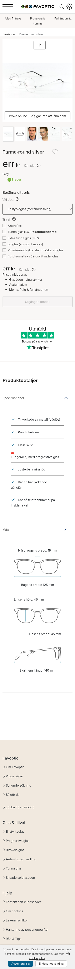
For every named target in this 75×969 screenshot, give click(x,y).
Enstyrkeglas (15, 831)
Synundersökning (18, 785)
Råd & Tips (13, 938)
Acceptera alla (20, 963)
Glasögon (8, 34)
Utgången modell (37, 301)
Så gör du (13, 794)
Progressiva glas (17, 840)
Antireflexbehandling (21, 859)
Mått (5, 529)
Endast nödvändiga (51, 963)
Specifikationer (13, 397)
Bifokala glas (15, 850)
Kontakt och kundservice (24, 901)
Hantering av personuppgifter (27, 929)
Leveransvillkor (17, 920)
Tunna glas (13, 868)
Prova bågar (14, 776)
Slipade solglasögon (20, 877)
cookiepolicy (37, 958)
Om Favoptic (15, 767)
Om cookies (14, 911)
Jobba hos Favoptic (20, 807)
